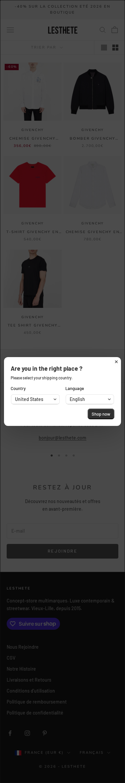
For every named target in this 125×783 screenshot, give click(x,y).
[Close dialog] (116, 361)
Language (74, 388)
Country (18, 388)
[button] (35, 399)
